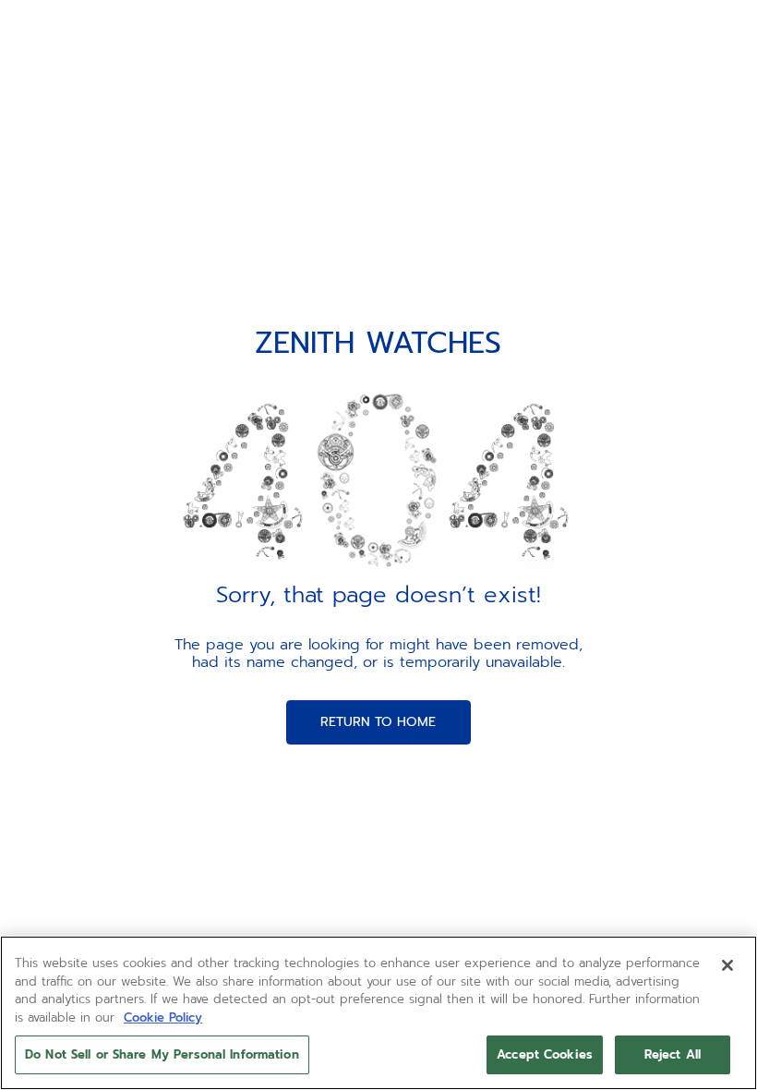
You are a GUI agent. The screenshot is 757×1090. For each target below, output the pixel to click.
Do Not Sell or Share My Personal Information (162, 1054)
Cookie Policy (163, 1017)
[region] (378, 1013)
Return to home (378, 722)
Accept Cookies (545, 1054)
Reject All (672, 1054)
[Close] (727, 965)
